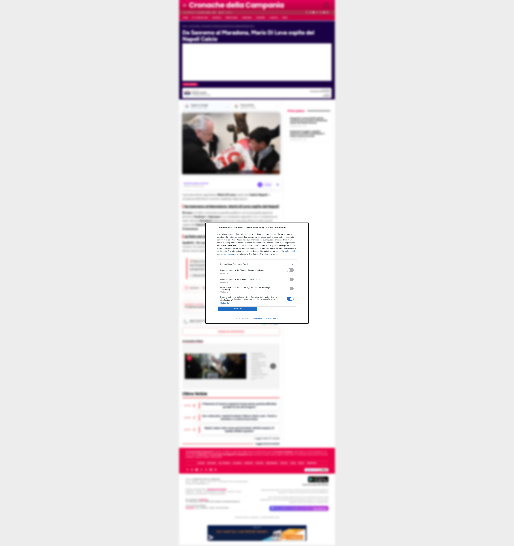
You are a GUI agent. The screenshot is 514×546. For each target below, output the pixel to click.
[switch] (290, 270)
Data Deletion (242, 318)
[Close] (303, 227)
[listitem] (257, 264)
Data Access (257, 318)
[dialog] (257, 273)
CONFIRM (238, 309)
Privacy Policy (272, 318)
